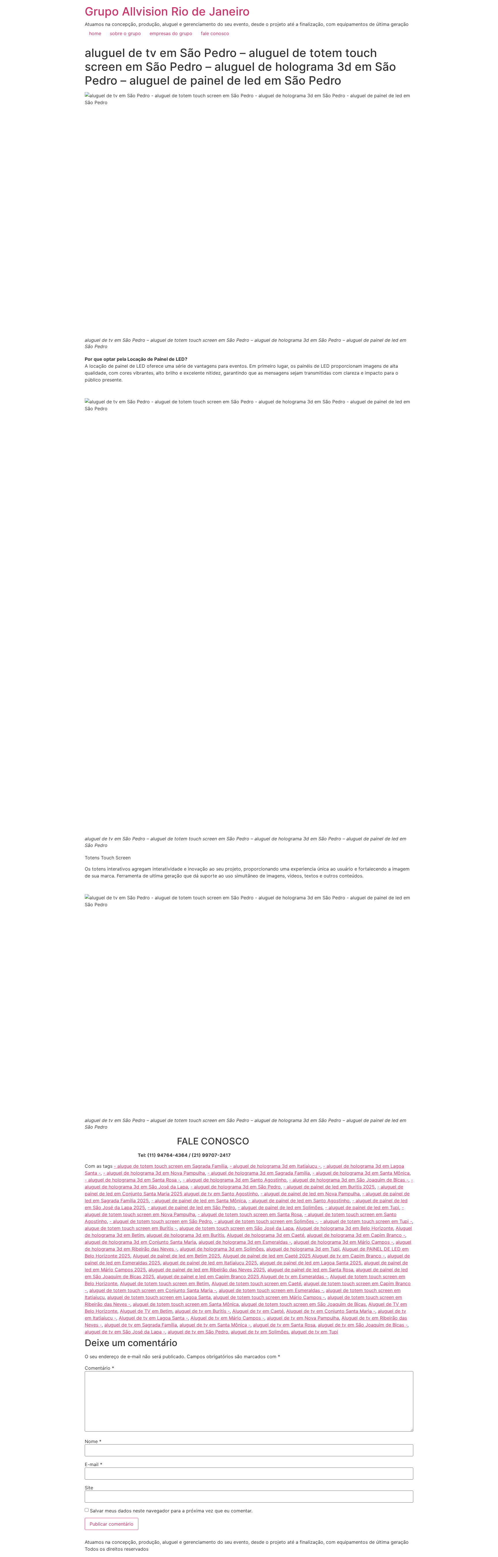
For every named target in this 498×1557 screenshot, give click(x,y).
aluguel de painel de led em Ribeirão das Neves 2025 (206, 1269)
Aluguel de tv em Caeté (258, 1311)
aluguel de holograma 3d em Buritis (185, 1235)
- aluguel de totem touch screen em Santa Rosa (250, 1214)
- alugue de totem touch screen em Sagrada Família (170, 1166)
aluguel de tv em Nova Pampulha (303, 1318)
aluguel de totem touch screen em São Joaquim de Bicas (303, 1304)
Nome (93, 1441)
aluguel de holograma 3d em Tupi (302, 1249)
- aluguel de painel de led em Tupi (362, 1207)
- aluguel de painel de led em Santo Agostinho (299, 1200)
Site (89, 1487)
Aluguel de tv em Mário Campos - (227, 1318)
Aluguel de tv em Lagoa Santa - (153, 1318)
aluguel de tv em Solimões (259, 1332)
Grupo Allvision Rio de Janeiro (167, 11)
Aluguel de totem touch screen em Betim (164, 1283)
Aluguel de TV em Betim (146, 1311)
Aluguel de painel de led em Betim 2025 (176, 1256)
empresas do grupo (171, 33)
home (95, 33)
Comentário (99, 1368)
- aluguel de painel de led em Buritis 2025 (329, 1187)
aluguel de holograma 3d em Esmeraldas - (245, 1242)
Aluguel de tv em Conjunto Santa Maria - (330, 1311)
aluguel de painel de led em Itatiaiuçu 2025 (210, 1263)
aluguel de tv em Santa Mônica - (215, 1325)
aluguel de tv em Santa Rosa (284, 1325)
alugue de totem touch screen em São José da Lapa (236, 1228)
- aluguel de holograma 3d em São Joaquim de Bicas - (348, 1180)
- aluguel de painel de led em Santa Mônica (198, 1200)
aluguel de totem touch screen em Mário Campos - (269, 1297)
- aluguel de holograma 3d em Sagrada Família (258, 1173)
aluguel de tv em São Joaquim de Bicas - (363, 1325)
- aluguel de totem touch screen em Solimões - (265, 1221)
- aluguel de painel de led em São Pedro (191, 1207)
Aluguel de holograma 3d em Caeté (265, 1235)
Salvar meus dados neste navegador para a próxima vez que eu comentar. (171, 1510)
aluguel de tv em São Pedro (198, 1332)
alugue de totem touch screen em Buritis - (131, 1228)
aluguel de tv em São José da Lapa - (125, 1332)
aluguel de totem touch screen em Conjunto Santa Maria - (152, 1290)
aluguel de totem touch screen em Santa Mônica (186, 1304)
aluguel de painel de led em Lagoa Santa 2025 (310, 1263)
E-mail (93, 1464)
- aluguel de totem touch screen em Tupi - (366, 1221)
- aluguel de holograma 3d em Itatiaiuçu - (275, 1166)
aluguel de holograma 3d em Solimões (222, 1249)
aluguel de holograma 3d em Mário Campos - (343, 1242)
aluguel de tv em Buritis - (202, 1311)
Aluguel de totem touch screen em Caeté (256, 1283)
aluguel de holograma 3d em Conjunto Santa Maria (140, 1242)
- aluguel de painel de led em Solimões (280, 1207)
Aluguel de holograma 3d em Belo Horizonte (344, 1228)
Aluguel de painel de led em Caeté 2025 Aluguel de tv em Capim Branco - (304, 1256)
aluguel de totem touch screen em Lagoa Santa (159, 1297)
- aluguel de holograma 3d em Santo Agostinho (234, 1180)
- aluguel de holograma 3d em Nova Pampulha (154, 1173)
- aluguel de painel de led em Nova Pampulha (310, 1194)
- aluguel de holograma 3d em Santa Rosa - (132, 1180)
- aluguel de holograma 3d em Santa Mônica (361, 1173)
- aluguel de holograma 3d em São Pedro (235, 1187)
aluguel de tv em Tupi (314, 1332)
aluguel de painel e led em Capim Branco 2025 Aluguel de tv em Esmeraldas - (242, 1276)
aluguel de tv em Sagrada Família (140, 1325)
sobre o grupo (125, 33)
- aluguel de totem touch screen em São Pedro (161, 1221)
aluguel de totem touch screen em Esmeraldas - (271, 1290)
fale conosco (215, 33)
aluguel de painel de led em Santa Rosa (310, 1269)
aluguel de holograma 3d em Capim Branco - (356, 1235)
